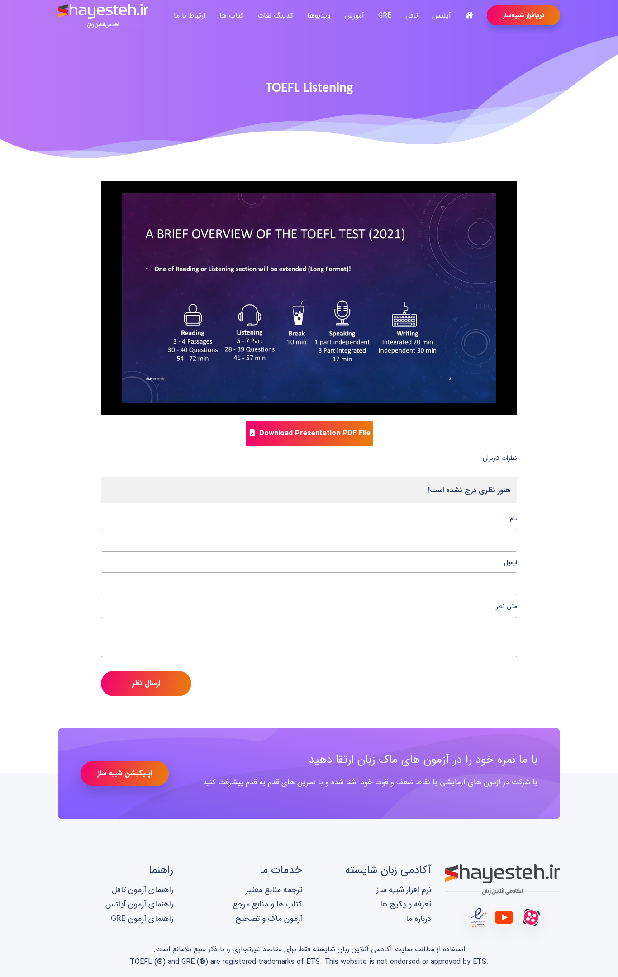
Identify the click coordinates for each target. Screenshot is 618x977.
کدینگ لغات (275, 15)
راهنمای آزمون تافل (142, 889)
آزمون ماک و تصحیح (268, 919)
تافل (411, 15)
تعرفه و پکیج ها (405, 904)
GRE (384, 15)
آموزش (354, 15)
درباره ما (418, 919)
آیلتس (441, 15)
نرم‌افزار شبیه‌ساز (523, 15)
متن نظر (506, 606)
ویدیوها (319, 15)
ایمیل (510, 562)
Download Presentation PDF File (314, 433)
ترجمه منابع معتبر (274, 889)
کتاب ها (231, 15)
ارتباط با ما (189, 15)
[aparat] (532, 916)
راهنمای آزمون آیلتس (139, 904)
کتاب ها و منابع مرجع (267, 904)
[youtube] (504, 916)
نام (513, 519)
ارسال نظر (146, 683)
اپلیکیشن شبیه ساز (124, 773)
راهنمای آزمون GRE (142, 919)
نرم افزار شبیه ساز (403, 889)
